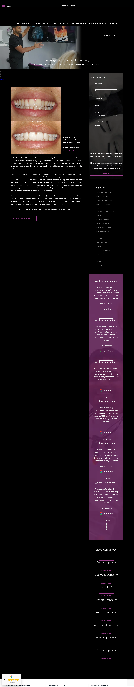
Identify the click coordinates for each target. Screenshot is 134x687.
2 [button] (106, 526)
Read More (106, 316)
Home (36, 64)
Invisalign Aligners (97, 23)
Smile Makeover (102, 242)
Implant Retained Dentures (103, 206)
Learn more (106, 558)
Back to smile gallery (25, 218)
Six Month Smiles (103, 223)
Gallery (41, 64)
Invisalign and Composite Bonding (58, 64)
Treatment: (99, 113)
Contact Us (124, 2)
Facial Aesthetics (22, 23)
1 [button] (106, 524)
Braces (98, 235)
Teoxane (99, 266)
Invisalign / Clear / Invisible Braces (104, 229)
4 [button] (106, 529)
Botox (98, 262)
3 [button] (106, 527)
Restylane (100, 258)
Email (97, 105)
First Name (98, 83)
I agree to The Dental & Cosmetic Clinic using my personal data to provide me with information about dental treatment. (106, 156)
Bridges (99, 239)
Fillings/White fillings (105, 212)
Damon (98, 216)
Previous (2, 79)
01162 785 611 (80, 5)
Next (1, 81)
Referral (92, 2)
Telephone (98, 98)
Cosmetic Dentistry (41, 23)
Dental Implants (61, 23)
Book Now (107, 2)
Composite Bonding (104, 193)
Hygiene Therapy (103, 219)
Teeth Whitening (103, 250)
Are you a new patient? (102, 119)
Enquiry (97, 125)
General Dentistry (78, 23)
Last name (98, 91)
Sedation (113, 23)
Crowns (99, 246)
